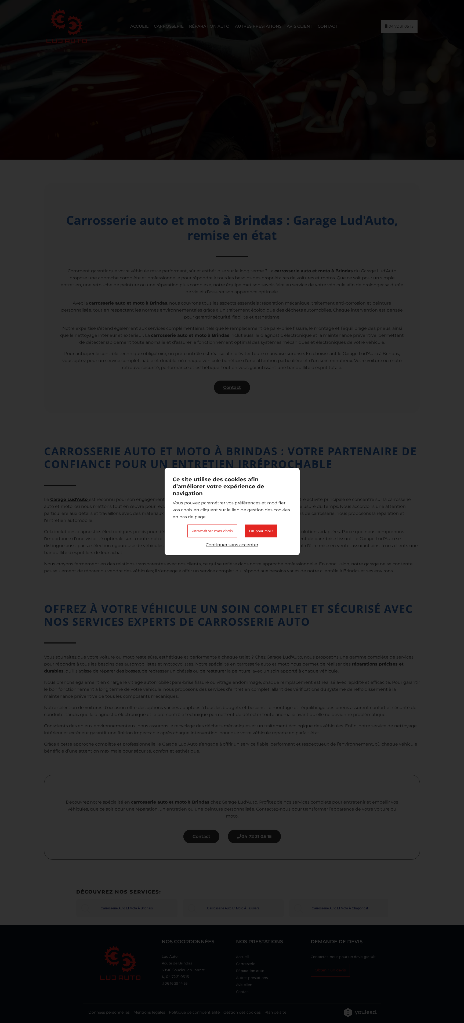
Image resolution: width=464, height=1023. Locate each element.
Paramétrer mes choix (212, 531)
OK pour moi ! (261, 531)
